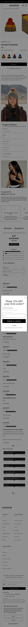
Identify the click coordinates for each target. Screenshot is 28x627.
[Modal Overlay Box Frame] (14, 313)
